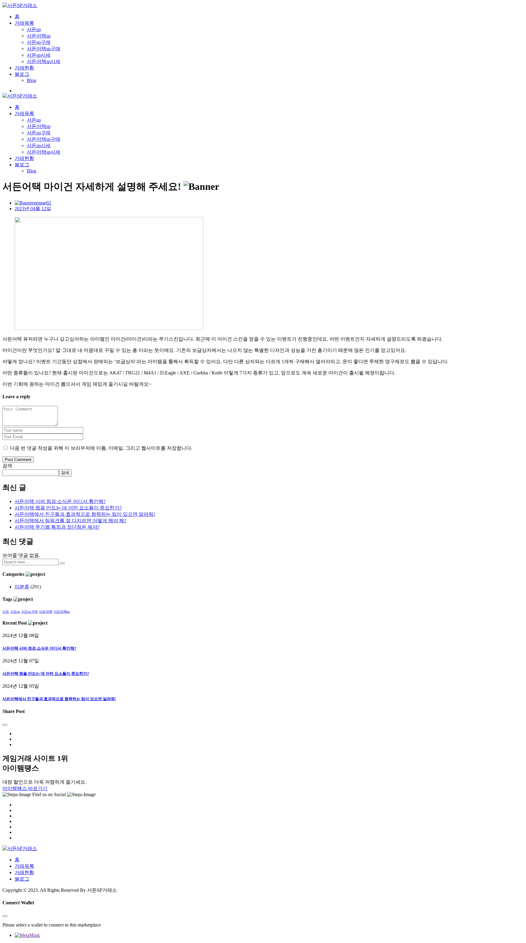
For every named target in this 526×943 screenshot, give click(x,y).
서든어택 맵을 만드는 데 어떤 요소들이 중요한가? (68, 507)
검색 (7, 465)
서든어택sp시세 (43, 61)
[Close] (4, 725)
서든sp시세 (39, 55)
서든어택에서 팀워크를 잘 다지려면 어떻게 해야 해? (70, 520)
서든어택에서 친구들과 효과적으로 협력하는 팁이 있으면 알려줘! (85, 514)
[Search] (62, 563)
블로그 (22, 74)
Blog (31, 80)
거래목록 (24, 23)
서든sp (34, 29)
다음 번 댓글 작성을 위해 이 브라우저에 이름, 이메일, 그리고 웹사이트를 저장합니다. (101, 448)
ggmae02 (42, 202)
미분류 (22, 586)
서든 (5, 611)
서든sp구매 (39, 42)
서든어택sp (39, 35)
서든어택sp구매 (43, 48)
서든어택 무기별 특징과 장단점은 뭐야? (57, 527)
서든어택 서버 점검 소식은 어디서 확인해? (60, 501)
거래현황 (24, 67)
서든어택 (45, 611)
